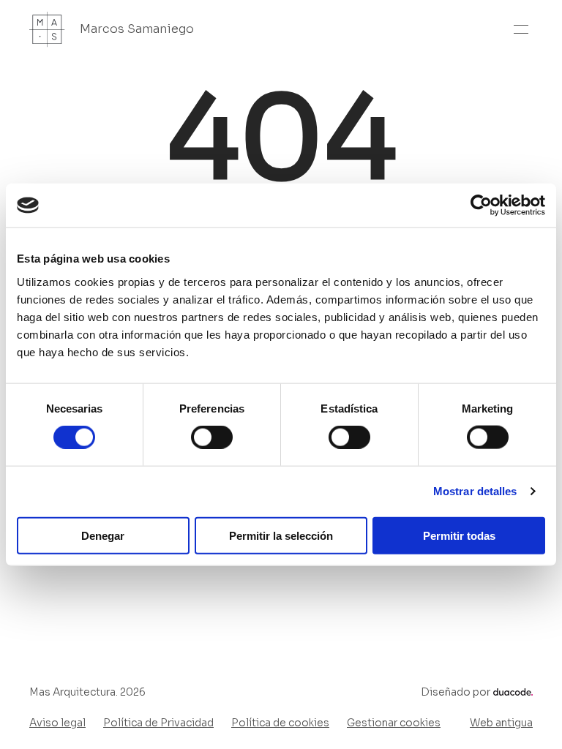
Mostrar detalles (475, 491)
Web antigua (501, 722)
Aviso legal (57, 722)
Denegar (102, 535)
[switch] (212, 437)
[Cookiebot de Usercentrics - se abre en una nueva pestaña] (481, 206)
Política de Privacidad (158, 722)
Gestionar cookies (394, 722)
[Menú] (521, 29)
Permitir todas (459, 535)
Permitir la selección (281, 535)
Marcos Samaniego (137, 29)
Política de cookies (280, 722)
